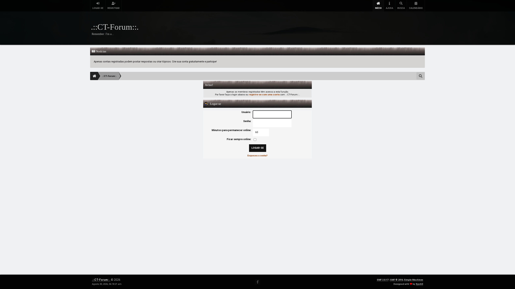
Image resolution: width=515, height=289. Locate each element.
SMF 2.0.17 (382, 280)
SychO (419, 284)
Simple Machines (413, 280)
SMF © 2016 (396, 280)
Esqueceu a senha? (257, 155)
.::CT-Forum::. (101, 279)
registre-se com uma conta (264, 94)
